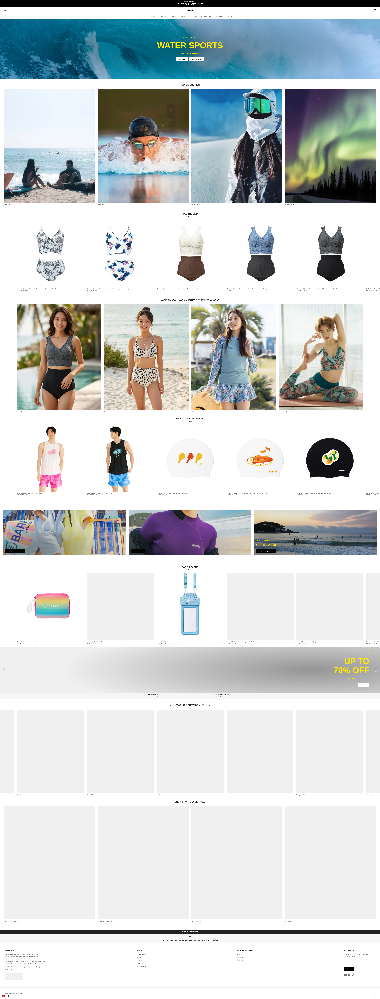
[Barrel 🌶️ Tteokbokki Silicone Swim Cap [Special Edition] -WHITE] (260, 458)
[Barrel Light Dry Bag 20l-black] (120, 606)
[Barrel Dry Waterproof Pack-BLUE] (190, 606)
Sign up (349, 969)
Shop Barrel (181, 59)
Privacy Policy (141, 966)
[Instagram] (353, 975)
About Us (140, 963)
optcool (10, 993)
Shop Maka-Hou (197, 59)
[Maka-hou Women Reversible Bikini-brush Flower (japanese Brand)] (120, 253)
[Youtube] (349, 975)
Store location (190, 4)
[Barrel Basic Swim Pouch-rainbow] (50, 606)
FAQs (238, 954)
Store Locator (141, 954)
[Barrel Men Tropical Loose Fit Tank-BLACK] (120, 458)
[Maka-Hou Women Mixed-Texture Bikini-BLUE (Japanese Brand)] (260, 253)
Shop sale (363, 685)
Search (139, 960)
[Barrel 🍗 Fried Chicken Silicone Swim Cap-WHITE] (190, 458)
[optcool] (190, 10)
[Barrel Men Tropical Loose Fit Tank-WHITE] (50, 458)
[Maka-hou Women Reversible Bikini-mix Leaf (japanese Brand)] (50, 253)
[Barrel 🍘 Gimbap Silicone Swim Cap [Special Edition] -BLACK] (329, 458)
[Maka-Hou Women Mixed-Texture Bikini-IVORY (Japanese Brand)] (190, 253)
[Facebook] (345, 975)
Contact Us (240, 960)
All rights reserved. (17, 993)
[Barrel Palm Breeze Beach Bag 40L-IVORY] (329, 606)
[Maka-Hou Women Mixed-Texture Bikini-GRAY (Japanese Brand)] (329, 253)
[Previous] (4, 670)
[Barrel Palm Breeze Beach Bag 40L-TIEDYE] (260, 606)
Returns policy (241, 957)
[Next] (376, 670)
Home (139, 957)
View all (190, 217)
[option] (190, 49)
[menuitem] (152, 16)
